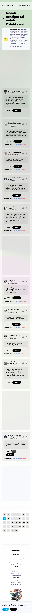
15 (4, 522)
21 (27, 522)
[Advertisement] (16, 69)
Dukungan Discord (16, 570)
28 (28, 526)
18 (16, 522)
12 (20, 518)
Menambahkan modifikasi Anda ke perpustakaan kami (16, 582)
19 (20, 522)
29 (4, 530)
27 (24, 526)
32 (16, 530)
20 (24, 522)
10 (12, 518)
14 (27, 518)
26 (20, 526)
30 (8, 530)
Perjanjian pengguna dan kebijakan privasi (16, 563)
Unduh (16, 110)
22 (4, 526)
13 (23, 518)
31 (12, 530)
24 (12, 526)
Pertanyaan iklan (16, 575)
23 (8, 526)
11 (16, 518)
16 (8, 522)
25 (16, 526)
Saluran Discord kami (16, 573)
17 (12, 522)
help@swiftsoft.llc (16, 572)
